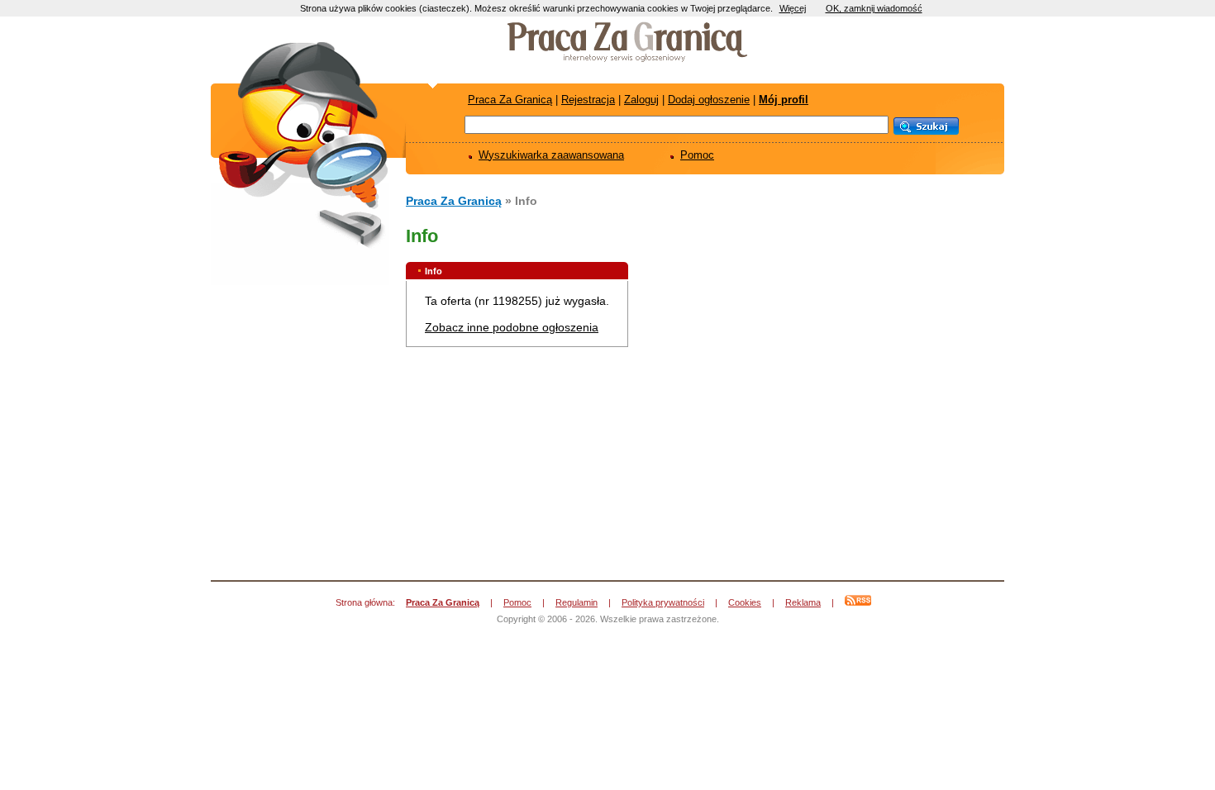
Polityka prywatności (663, 602)
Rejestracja (588, 99)
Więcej (792, 8)
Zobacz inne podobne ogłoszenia (511, 327)
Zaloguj (641, 99)
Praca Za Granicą (510, 99)
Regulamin (576, 602)
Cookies (744, 602)
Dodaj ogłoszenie (709, 99)
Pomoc (697, 155)
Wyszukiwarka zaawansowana (551, 155)
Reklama (803, 602)
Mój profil (783, 99)
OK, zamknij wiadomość (874, 8)
